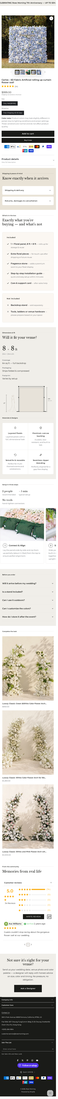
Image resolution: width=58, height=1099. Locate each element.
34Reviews (10, 903)
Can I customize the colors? (16, 608)
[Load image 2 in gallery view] (22, 72)
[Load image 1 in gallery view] (17, 72)
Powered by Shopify (28, 1092)
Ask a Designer (28, 988)
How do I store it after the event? (19, 616)
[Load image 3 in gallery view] (33, 72)
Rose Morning (30, 1089)
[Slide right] (45, 72)
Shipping (4, 94)
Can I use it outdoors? (13, 600)
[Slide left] (11, 72)
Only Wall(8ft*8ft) (9, 104)
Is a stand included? (12, 591)
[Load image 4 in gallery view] (38, 72)
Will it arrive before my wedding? (19, 583)
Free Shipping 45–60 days (12, 113)
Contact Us (6, 1013)
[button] (25, 944)
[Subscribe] (53, 1049)
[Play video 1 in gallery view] (28, 72)
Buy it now (28, 140)
